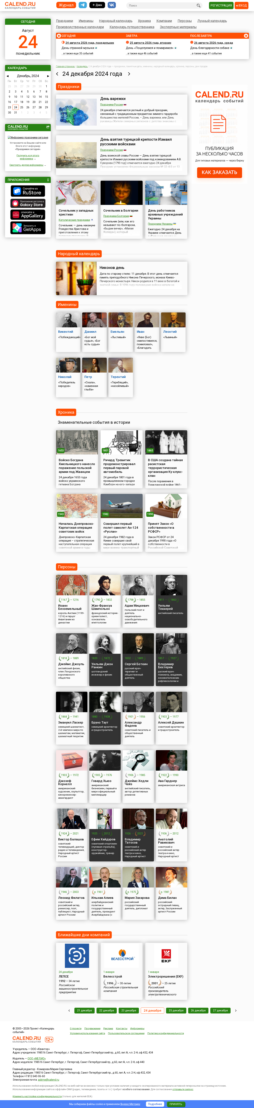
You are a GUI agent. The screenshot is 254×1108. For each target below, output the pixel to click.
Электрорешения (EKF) (165, 976)
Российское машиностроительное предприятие (73, 989)
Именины (86, 21)
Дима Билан (167, 898)
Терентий (118, 377)
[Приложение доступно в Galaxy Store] (28, 204)
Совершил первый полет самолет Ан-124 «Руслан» (120, 527)
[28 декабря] (235, 1010)
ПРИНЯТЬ (176, 1104)
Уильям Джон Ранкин (102, 665)
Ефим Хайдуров (103, 839)
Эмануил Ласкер (70, 722)
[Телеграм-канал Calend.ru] (83, 5)
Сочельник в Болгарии (120, 210)
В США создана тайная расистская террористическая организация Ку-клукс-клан (165, 468)
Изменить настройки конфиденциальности (37, 1096)
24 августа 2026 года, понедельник (89, 42)
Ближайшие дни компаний (84, 935)
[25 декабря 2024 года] (129, 73)
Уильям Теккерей (165, 607)
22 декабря (106, 1010)
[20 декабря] (69, 1010)
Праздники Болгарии (116, 216)
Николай (64, 377)
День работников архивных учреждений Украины (165, 214)
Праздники (64, 21)
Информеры (137, 1028)
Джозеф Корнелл (65, 782)
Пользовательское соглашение (126, 1033)
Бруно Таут (99, 722)
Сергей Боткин (136, 664)
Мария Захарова (137, 898)
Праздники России (111, 104)
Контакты (121, 1028)
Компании (164, 21)
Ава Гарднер (167, 781)
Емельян (117, 331)
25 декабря (176, 1010)
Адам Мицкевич (137, 605)
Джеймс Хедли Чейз (136, 782)
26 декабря (198, 1010)
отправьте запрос (182, 1089)
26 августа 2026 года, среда (213, 42)
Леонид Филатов (71, 898)
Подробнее (155, 1104)
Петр (88, 377)
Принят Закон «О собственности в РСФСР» (161, 527)
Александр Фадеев (133, 724)
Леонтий (170, 331)
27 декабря (220, 1010)
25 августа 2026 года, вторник (150, 42)
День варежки (113, 98)
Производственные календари (80, 27)
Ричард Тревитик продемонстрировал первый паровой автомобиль (119, 466)
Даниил (90, 331)
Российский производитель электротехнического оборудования (162, 993)
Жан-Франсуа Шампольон (101, 607)
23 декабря (128, 1010)
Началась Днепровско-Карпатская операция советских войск (76, 527)
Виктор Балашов (71, 839)
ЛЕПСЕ (64, 976)
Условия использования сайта (87, 1033)
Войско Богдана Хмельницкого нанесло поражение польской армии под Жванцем (77, 466)
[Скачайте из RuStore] (28, 191)
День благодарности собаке (209, 48)
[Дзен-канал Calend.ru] (97, 5)
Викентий (65, 331)
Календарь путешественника (132, 27)
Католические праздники (74, 219)
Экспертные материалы (178, 27)
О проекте (75, 1028)
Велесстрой (112, 976)
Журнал (66, 5)
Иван (140, 331)
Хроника (144, 21)
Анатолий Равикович (166, 840)
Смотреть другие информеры (26, 165)
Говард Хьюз (101, 781)
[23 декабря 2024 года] (57, 73)
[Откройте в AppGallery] (28, 215)
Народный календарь (115, 21)
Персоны (185, 21)
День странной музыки (78, 48)
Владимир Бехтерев (166, 665)
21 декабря (84, 1010)
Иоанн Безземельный (69, 607)
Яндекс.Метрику (130, 1104)
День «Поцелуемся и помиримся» (149, 48)
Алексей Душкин (171, 722)
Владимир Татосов (133, 840)
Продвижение (92, 1028)
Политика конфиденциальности (165, 1033)
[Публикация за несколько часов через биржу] (219, 182)
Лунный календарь (212, 21)
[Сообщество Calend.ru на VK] (112, 5)
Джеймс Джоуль (71, 664)
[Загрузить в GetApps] (28, 228)
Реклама (108, 1028)
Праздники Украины (160, 223)
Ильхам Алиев (102, 898)
